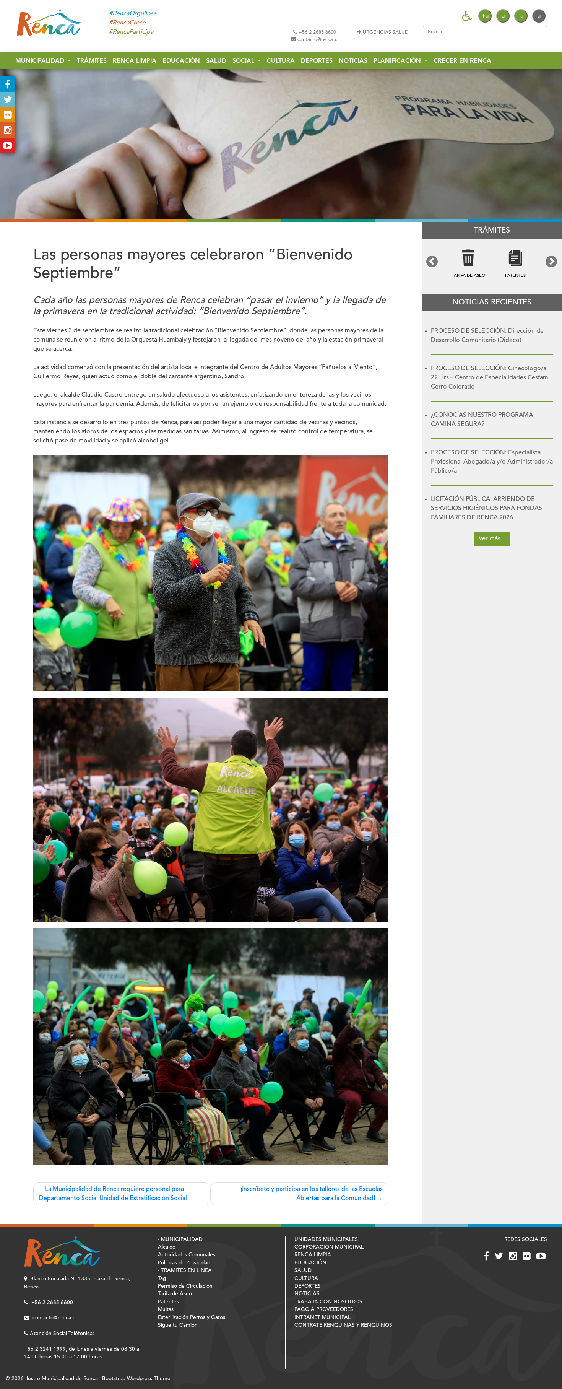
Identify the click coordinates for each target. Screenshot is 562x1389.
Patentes (168, 1302)
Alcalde (166, 1247)
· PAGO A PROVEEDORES (322, 1309)
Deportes (317, 61)
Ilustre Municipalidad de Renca (61, 1378)
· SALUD (301, 1270)
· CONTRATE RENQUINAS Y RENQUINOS (341, 1325)
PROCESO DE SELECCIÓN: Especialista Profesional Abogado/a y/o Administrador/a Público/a (492, 462)
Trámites (92, 61)
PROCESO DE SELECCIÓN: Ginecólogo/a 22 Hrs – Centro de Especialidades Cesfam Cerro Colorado (489, 378)
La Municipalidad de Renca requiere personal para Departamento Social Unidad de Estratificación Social (113, 1194)
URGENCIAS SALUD (384, 32)
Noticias (353, 61)
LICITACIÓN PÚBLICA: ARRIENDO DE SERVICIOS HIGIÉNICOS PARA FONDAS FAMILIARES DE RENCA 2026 (486, 508)
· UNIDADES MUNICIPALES (324, 1239)
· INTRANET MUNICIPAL (321, 1317)
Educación (181, 61)
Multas (166, 1309)
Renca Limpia (134, 61)
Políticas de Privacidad (184, 1263)
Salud (216, 61)
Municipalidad (40, 61)
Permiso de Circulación (185, 1286)
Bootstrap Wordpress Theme (136, 1378)
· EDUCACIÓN (308, 1263)
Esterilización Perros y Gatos (191, 1317)
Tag (162, 1278)
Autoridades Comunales (186, 1254)
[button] (432, 261)
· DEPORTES (306, 1286)
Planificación (398, 61)
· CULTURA (304, 1278)
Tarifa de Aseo (175, 1293)
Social (244, 61)
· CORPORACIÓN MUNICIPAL (327, 1247)
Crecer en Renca (462, 61)
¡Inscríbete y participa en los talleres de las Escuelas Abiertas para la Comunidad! (311, 1194)
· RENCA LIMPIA (311, 1254)
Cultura (281, 61)
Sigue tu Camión (178, 1325)
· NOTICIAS (305, 1293)
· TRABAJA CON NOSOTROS (326, 1302)
